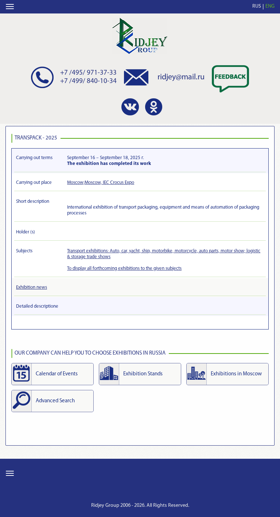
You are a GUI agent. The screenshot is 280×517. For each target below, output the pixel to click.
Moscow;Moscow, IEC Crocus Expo (100, 182)
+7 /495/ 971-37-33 (88, 73)
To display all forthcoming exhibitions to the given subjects (124, 268)
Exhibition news (31, 287)
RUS (256, 6)
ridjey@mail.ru (181, 77)
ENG (270, 6)
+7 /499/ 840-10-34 (88, 81)
